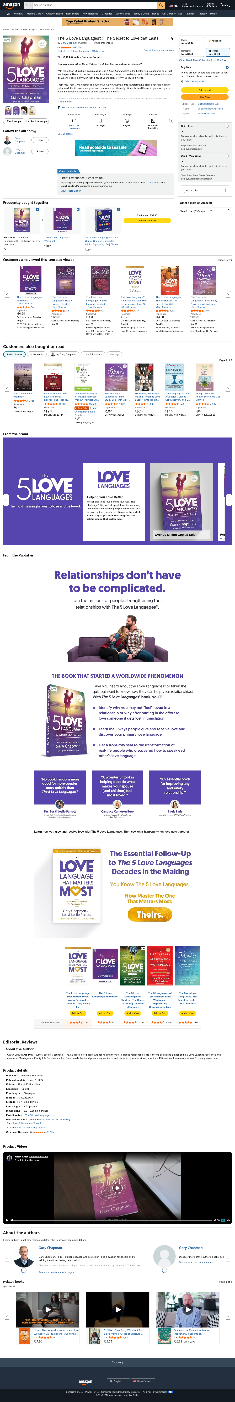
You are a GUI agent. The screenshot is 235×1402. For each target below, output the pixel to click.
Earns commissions (38, 1156)
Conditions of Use (74, 1392)
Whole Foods (123, 13)
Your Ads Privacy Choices (155, 1392)
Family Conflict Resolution (86, 410)
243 (182, 404)
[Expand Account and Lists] (202, 6)
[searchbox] (95, 5)
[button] (7, 13)
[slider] (111, 1220)
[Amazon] (12, 5)
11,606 (62, 404)
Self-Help (15, 29)
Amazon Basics (54, 13)
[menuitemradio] (223, 1220)
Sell (180, 13)
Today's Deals (141, 13)
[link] (63, 220)
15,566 (93, 404)
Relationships (29, 29)
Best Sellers (72, 13)
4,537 (213, 404)
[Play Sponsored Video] (47, 1309)
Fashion (190, 13)
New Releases (90, 13)
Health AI (18, 13)
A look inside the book (27, 1160)
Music (213, 13)
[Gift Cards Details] (175, 13)
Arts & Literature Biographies (30, 1127)
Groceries (107, 13)
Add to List (192, 190)
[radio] (191, 41)
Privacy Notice (92, 1392)
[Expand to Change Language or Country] (178, 6)
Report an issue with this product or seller (84, 107)
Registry (202, 13)
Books (155, 13)
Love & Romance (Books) (27, 1123)
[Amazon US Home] (85, 1382)
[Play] (6, 1220)
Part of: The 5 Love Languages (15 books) (80, 51)
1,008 (122, 404)
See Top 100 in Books (57, 1119)
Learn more (153, 182)
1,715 (31, 400)
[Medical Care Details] (43, 13)
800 (151, 404)
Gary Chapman (69, 42)
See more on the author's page (55, 1272)
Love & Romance (46, 29)
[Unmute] (228, 1220)
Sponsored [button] (8, 1286)
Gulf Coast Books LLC (208, 104)
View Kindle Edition (71, 190)
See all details (65, 133)
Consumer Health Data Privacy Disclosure (121, 1392)
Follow (40, 140)
